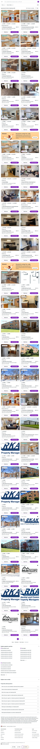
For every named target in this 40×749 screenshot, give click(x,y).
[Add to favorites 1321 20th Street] (37, 468)
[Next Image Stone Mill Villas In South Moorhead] (37, 171)
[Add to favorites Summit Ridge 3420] (18, 239)
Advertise (2, 737)
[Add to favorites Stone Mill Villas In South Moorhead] (37, 166)
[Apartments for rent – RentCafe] (3, 726)
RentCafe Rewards (18, 732)
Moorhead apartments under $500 (25, 650)
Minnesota (16, 642)
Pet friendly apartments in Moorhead (6, 664)
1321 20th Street (25, 483)
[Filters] (38, 5)
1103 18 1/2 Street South (7, 459)
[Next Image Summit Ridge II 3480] (37, 220)
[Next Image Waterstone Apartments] (18, 16)
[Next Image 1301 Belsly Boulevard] (18, 302)
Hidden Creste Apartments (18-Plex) (29, 434)
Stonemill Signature (25, 100)
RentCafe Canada (17, 730)
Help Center (3, 734)
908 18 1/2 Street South (26, 581)
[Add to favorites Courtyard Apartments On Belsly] (37, 11)
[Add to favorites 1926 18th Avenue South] (18, 516)
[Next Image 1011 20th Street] (37, 302)
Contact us (2, 732)
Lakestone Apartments (7, 51)
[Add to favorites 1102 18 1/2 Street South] (18, 614)
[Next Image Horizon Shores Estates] (37, 40)
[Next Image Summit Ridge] (18, 171)
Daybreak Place (6, 100)
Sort (37, 8)
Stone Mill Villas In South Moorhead (28, 182)
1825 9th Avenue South (7, 361)
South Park (24, 124)
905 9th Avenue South (26, 605)
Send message (14, 56)
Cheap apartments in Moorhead (6, 668)
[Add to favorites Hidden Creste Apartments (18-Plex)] (37, 419)
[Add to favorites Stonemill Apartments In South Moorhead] (18, 191)
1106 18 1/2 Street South (7, 507)
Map (14, 746)
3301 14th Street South (26, 556)
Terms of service (34, 730)
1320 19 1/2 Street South (27, 361)
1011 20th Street (25, 312)
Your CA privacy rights (35, 734)
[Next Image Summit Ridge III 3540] (18, 220)
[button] (10, 16)
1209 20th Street (6, 556)
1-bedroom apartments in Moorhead (6, 652)
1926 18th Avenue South (7, 532)
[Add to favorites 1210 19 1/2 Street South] (37, 492)
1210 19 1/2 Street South (27, 507)
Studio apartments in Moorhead (6, 650)
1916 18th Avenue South (27, 385)
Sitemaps (2, 739)
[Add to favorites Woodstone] (37, 142)
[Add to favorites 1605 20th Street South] (37, 272)
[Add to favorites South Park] (37, 109)
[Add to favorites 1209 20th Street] (18, 541)
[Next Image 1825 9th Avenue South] (18, 350)
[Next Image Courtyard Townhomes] (37, 65)
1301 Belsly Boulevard (7, 312)
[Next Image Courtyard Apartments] (18, 65)
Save (19, 746)
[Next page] (38, 639)
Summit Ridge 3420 (6, 255)
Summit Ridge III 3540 (7, 230)
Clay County (22, 642)
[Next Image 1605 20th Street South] (37, 277)
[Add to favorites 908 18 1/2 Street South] (37, 565)
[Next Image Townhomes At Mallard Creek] (37, 399)
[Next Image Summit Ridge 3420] (18, 244)
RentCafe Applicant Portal (19, 735)
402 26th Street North (26, 532)
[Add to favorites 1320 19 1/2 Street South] (37, 346)
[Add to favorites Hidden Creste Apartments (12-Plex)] (18, 565)
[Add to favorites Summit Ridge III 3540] (18, 215)
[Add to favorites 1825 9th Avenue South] (18, 346)
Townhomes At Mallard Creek (27, 410)
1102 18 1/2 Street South (7, 630)
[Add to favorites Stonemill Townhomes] (18, 419)
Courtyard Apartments (7, 75)
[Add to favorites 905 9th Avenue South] (37, 590)
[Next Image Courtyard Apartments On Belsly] (37, 16)
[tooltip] (5, 25)
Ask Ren (25, 746)
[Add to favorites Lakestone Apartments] (18, 36)
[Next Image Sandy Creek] (18, 114)
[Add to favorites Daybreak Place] (18, 84)
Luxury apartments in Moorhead (6, 666)
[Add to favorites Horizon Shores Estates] (37, 36)
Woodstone (24, 157)
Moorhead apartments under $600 (25, 652)
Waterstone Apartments (7, 27)
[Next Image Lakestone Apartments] (18, 40)
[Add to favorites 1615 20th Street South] (18, 370)
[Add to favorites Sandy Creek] (18, 109)
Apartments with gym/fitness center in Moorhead (8, 672)
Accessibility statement (35, 735)
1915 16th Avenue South (7, 483)
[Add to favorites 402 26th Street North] (37, 516)
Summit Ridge (5, 182)
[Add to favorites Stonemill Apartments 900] (37, 239)
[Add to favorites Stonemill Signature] (37, 84)
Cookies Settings (34, 737)
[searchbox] (21, 2)
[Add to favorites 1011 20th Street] (37, 297)
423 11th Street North (7, 605)
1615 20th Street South (7, 385)
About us (2, 730)
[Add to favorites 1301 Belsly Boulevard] (18, 297)
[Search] (38, 1)
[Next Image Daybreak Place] (18, 89)
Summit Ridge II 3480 (26, 230)
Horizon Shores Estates (26, 51)
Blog (1, 735)
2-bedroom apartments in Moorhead (6, 654)
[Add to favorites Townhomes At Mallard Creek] (37, 394)
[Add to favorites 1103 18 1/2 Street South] (18, 443)
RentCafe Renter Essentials (19, 734)
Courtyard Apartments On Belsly (28, 27)
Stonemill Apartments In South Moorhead (10, 206)
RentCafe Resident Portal (19, 737)
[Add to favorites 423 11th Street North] (18, 590)
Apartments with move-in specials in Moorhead (8, 670)
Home (13, 642)
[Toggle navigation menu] (2, 2)
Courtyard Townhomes (26, 75)
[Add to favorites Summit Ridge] (18, 166)
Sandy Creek (5, 124)
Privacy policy (34, 732)
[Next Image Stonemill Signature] (37, 89)
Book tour (6, 56)
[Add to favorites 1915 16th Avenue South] (18, 468)
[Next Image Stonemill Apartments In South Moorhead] (18, 195)
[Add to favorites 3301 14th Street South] (37, 541)
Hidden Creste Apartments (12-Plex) (9, 581)
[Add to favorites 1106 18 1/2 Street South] (18, 492)
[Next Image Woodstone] (37, 147)
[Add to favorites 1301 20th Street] (18, 321)
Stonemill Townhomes (7, 434)
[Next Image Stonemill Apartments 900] (37, 244)
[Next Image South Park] (37, 114)
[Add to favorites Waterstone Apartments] (18, 11)
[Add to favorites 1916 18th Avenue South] (37, 370)
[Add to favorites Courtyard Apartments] (18, 60)
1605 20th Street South (26, 288)
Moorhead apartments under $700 (25, 654)
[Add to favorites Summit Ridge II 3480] (37, 215)
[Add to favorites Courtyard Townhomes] (37, 60)
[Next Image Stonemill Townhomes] (18, 424)
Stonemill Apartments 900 (27, 255)
